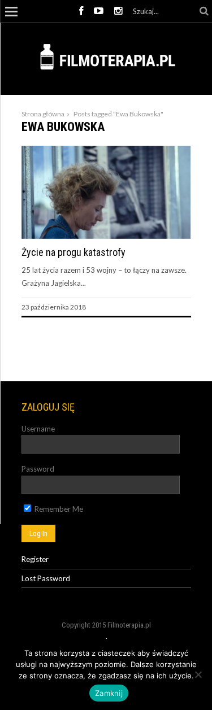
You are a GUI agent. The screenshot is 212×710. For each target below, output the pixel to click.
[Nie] (198, 674)
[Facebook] (81, 11)
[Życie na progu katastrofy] (106, 236)
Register (35, 559)
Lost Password (45, 578)
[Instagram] (118, 11)
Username (38, 428)
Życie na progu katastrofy (73, 252)
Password (37, 468)
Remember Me (58, 508)
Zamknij (109, 693)
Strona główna (42, 114)
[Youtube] (98, 11)
